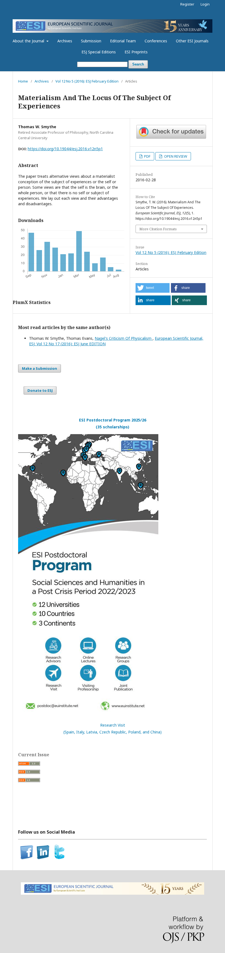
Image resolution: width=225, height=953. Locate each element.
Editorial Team (123, 40)
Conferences (156, 40)
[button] (153, 288)
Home (23, 81)
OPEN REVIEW (175, 156)
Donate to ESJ (40, 390)
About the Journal (29, 40)
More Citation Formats (158, 228)
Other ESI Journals (192, 40)
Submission (91, 40)
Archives (64, 40)
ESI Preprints (136, 51)
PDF (146, 156)
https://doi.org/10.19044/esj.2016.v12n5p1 (65, 148)
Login (205, 4)
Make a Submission (39, 368)
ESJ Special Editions (98, 51)
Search (138, 64)
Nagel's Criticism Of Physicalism (124, 338)
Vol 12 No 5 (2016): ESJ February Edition (87, 81)
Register (187, 4)
